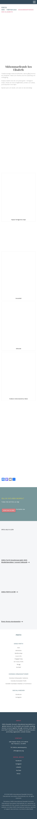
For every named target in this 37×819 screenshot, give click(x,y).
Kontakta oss (8, 510)
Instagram (19, 697)
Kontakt (18, 667)
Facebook (18, 694)
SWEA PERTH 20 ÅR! (8, 592)
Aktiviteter (18, 650)
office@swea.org (18, 750)
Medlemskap (18, 653)
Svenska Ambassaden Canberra (18, 678)
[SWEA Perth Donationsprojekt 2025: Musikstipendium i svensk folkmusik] (18, 545)
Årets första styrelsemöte (10, 621)
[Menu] (34, 2)
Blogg (18, 664)
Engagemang (18, 659)
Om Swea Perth (18, 661)
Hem (3, 10)
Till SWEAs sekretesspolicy (18, 747)
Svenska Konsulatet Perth (18, 681)
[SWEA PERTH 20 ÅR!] (18, 577)
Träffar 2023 (11, 10)
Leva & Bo (18, 656)
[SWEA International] (18, 2)
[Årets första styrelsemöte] (18, 606)
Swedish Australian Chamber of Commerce (18, 683)
